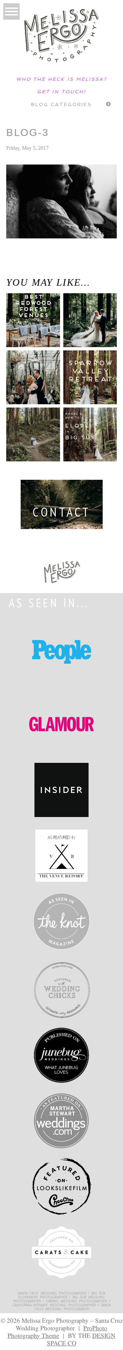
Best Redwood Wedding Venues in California (28, 326)
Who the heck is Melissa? (61, 79)
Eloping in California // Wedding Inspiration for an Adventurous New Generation (28, 270)
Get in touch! (61, 91)
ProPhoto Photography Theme (57, 1331)
